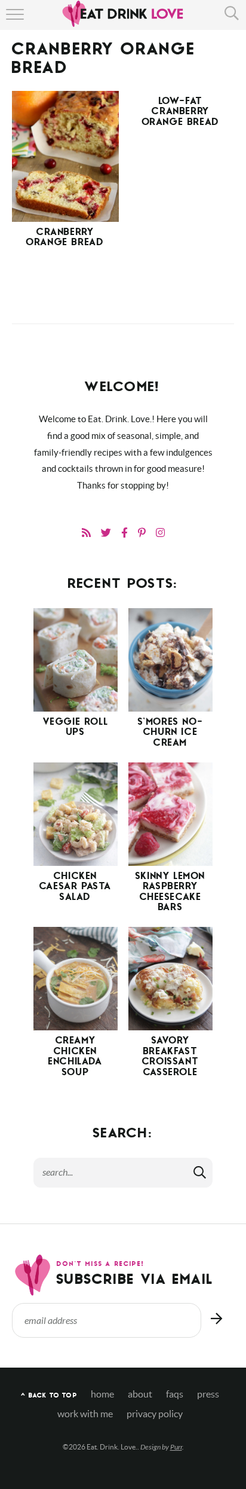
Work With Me (85, 1414)
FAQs (174, 1394)
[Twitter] (106, 532)
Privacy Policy (155, 1414)
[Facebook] (124, 532)
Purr (176, 1447)
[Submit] (201, 1172)
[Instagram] (160, 532)
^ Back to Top (48, 1396)
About (140, 1394)
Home (102, 1394)
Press (208, 1394)
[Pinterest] (142, 532)
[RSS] (86, 532)
